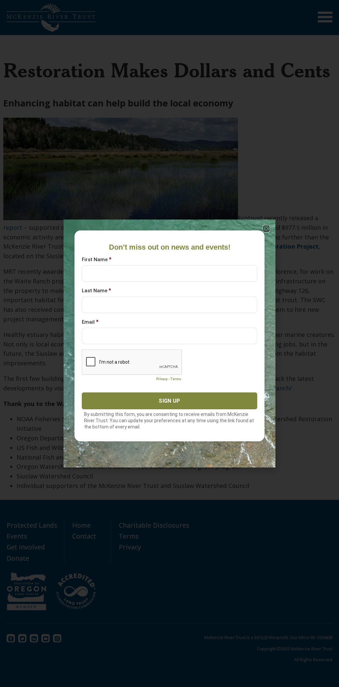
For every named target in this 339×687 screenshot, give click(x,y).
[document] (169, 343)
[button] (266, 228)
